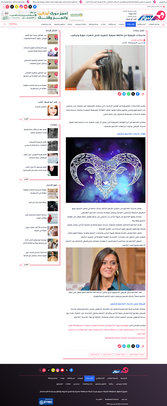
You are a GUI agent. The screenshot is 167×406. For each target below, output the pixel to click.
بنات (137, 330)
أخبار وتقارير (141, 24)
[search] (4, 24)
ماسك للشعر (107, 354)
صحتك (107, 330)
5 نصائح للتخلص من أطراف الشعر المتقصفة (125, 338)
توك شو (88, 330)
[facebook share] (138, 94)
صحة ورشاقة (93, 24)
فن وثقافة (112, 24)
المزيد (26, 119)
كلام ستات (131, 24)
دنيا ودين (72, 330)
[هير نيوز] (152, 15)
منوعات (121, 24)
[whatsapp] (119, 94)
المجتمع (60, 384)
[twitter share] (133, 94)
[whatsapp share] (128, 94)
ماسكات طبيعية (121, 354)
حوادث (103, 24)
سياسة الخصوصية (112, 399)
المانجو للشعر (95, 354)
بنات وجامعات (46, 24)
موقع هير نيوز (122, 326)
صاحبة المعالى (154, 24)
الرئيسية (124, 378)
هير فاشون (129, 330)
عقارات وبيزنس (80, 24)
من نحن (124, 399)
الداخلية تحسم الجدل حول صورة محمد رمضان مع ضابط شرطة (75, 2)
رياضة (70, 24)
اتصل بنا (99, 399)
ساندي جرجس (137, 40)
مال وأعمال (98, 330)
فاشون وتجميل (59, 24)
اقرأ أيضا (141, 334)
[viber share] (124, 94)
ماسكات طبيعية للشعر (136, 354)
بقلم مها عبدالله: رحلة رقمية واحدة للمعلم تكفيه (27, 2)
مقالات (80, 330)
